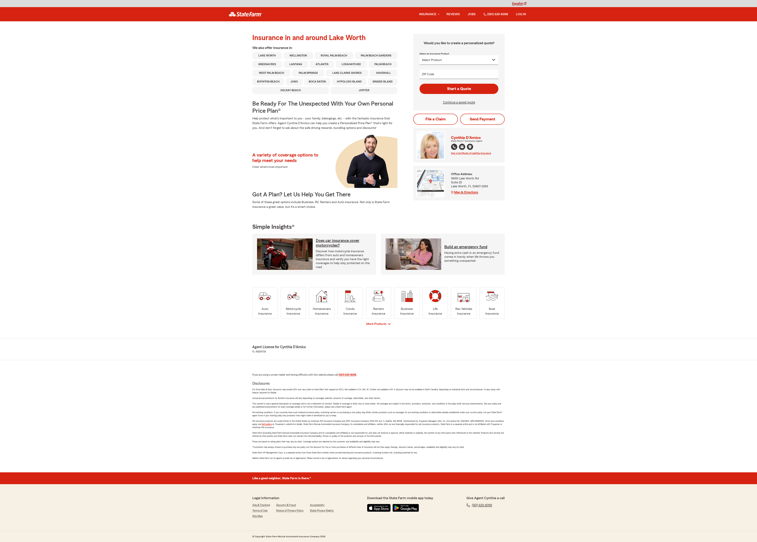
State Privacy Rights (322, 510)
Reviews (453, 14)
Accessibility (317, 505)
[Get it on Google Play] (405, 508)
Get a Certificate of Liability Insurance (471, 153)
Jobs (471, 14)
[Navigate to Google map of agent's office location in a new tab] (470, 147)
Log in (521, 14)
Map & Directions (466, 192)
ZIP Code (428, 74)
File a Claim (435, 119)
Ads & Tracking (261, 505)
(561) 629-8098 (497, 14)
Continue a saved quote (459, 102)
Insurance (427, 14)
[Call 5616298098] (454, 147)
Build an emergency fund (465, 247)
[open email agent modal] (462, 147)
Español (517, 3)
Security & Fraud (286, 505)
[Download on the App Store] (379, 508)
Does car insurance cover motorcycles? (337, 243)
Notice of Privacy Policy (290, 510)
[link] (245, 14)
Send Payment (482, 119)
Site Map (257, 516)
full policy (267, 424)
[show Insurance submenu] (437, 14)
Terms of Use (260, 510)
